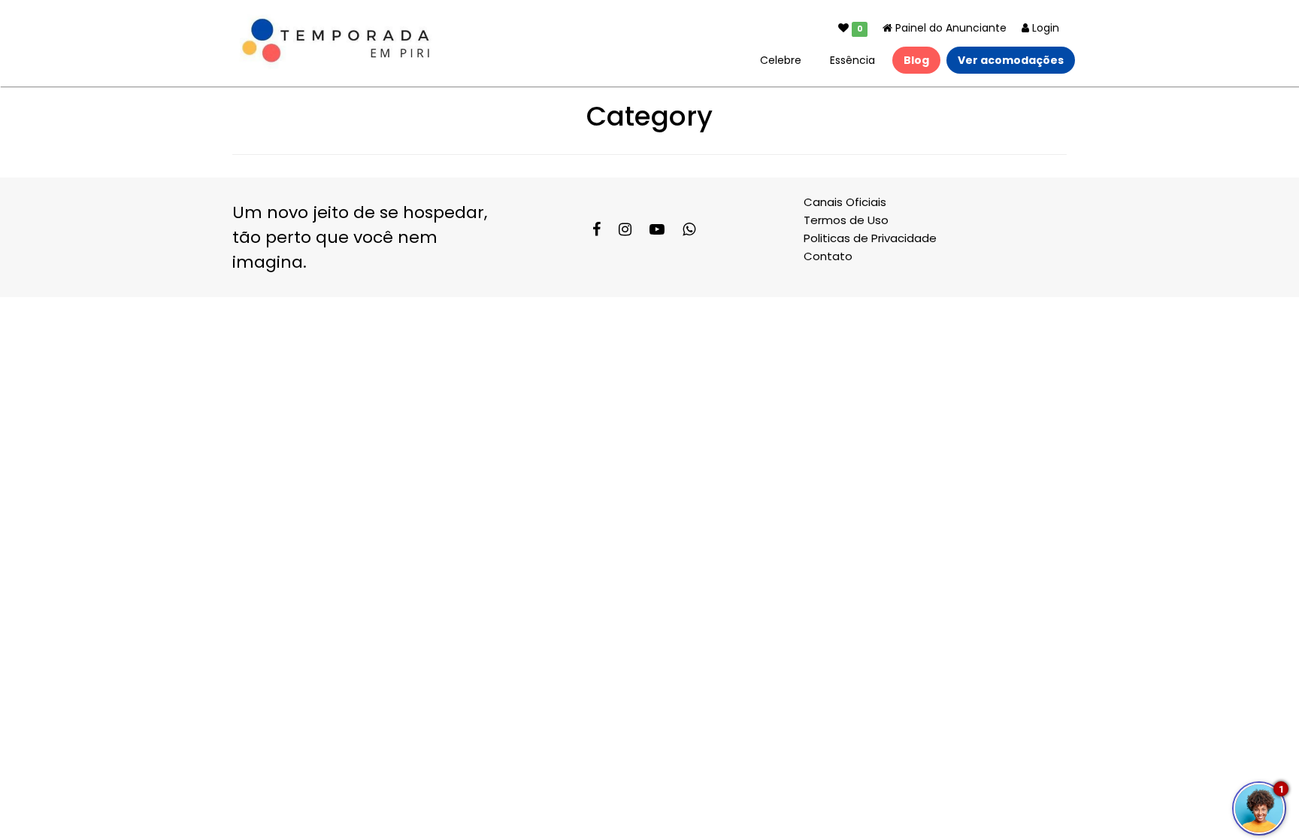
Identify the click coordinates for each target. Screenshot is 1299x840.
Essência (852, 60)
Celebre (780, 60)
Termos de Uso (846, 220)
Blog (916, 60)
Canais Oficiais (845, 202)
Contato (828, 256)
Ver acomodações (1011, 60)
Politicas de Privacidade (870, 238)
